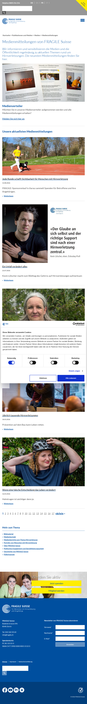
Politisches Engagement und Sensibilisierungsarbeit (24, 549)
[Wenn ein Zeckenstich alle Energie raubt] (43, 313)
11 (30, 513)
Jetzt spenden (56, 583)
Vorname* (47, 627)
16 (49, 513)
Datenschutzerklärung (25, 661)
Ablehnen (43, 378)
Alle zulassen (71, 378)
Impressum (13, 661)
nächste (59, 513)
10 (26, 513)
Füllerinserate (9, 554)
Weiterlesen (8, 196)
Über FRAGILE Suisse (12, 546)
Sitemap (4, 661)
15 (45, 513)
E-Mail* (47, 639)
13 (37, 513)
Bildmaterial (8, 534)
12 (33, 513)
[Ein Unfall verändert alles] (43, 233)
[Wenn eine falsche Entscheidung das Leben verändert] (43, 461)
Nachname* (48, 633)
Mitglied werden (56, 590)
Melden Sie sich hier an (13, 118)
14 (41, 513)
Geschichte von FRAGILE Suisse (16, 552)
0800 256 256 (14, 3)
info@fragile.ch (7, 635)
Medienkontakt (10, 537)
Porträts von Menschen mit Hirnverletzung (20, 543)
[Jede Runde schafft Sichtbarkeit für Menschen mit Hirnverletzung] (43, 156)
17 (53, 513)
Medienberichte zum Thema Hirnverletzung (20, 540)
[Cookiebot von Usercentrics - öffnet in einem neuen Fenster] (74, 324)
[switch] (33, 362)
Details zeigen (74, 371)
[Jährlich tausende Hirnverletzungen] (43, 387)
